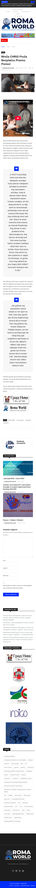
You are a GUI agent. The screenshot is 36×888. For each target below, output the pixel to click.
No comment (6, 70)
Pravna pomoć (20, 420)
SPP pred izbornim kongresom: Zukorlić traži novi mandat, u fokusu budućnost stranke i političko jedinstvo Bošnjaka (17, 618)
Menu (5, 40)
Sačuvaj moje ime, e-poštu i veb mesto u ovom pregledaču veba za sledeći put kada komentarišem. (17, 587)
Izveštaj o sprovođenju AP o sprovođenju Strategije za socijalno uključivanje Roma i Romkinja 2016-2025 (17, 487)
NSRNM (10, 795)
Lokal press (7, 778)
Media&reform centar (26, 778)
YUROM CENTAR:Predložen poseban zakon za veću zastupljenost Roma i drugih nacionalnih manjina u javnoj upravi (18, 639)
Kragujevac (29, 771)
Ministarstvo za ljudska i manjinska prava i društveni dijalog (17, 790)
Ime (4, 560)
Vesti (8, 47)
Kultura (6, 775)
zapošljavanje (17, 817)
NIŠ (5, 795)
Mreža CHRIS (11, 420)
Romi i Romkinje (28, 806)
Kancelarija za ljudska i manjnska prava (14, 771)
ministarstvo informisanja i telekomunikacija (15, 782)
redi (19, 803)
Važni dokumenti (25, 11)
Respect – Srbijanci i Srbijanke (13, 520)
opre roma (7, 799)
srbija (23, 810)
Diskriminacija (15, 763)
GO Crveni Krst (8, 767)
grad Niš (16, 767)
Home (3, 47)
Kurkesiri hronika (14, 775)
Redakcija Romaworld (8, 68)
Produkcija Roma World (18, 799)
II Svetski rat (30, 767)
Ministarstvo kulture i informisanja (13, 786)
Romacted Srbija (8, 806)
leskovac (23, 775)
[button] (32, 2)
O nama (8, 11)
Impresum (15, 11)
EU (25, 763)
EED (22, 763)
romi (16, 806)
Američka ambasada (9, 756)
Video (13, 47)
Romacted (25, 803)
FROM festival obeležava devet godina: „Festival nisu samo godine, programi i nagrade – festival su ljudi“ (18, 628)
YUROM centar (30, 814)
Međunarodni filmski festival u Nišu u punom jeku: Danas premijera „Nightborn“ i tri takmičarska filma (18, 633)
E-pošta (5, 568)
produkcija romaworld (10, 803)
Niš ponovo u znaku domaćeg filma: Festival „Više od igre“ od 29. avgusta (18, 624)
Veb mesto (5, 575)
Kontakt (18, 13)
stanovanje (7, 814)
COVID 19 (6, 763)
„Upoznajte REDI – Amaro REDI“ (14, 478)
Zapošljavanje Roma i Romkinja (12, 821)
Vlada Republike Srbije (18, 814)
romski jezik (7, 810)
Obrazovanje (18, 795)
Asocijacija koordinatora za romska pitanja (15, 760)
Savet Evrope (16, 810)
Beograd (30, 760)
